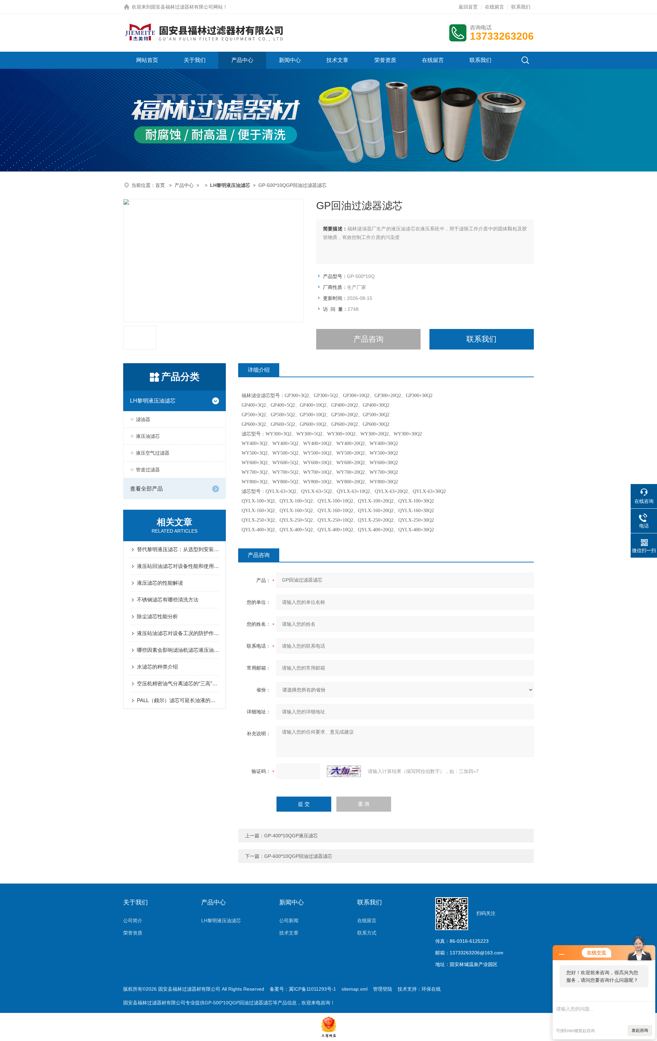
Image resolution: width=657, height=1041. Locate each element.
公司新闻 (288, 920)
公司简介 (132, 920)
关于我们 (195, 60)
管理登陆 (382, 989)
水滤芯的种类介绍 (157, 667)
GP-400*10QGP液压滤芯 (291, 835)
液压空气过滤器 (152, 453)
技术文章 (337, 60)
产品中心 (242, 60)
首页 (160, 185)
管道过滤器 (148, 469)
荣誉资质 (385, 60)
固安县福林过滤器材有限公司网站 (187, 7)
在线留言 (494, 7)
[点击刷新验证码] (344, 771)
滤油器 (143, 419)
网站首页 (147, 60)
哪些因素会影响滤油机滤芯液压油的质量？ (178, 650)
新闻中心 (290, 60)
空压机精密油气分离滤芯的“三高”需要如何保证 (178, 683)
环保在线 (431, 989)
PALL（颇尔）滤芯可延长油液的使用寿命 (178, 700)
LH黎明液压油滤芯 (153, 401)
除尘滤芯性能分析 (157, 616)
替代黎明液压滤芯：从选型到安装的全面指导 (178, 549)
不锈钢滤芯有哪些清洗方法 (167, 599)
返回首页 (468, 7)
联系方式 (366, 933)
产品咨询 (368, 339)
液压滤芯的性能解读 (160, 583)
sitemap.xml (355, 989)
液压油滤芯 (148, 436)
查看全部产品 (146, 489)
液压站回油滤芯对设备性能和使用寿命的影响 (178, 566)
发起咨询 (640, 1030)
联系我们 (520, 7)
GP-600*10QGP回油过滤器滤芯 (298, 856)
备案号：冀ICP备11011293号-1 (303, 989)
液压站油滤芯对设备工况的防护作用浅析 (178, 633)
